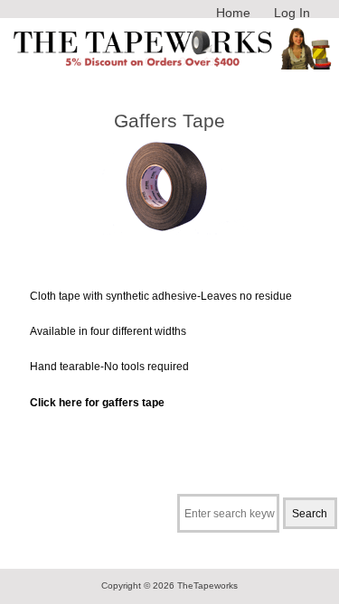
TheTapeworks (207, 585)
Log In (292, 12)
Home (233, 12)
